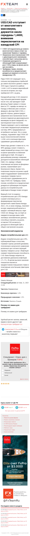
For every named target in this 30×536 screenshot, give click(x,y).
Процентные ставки (9, 429)
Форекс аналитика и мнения (12, 419)
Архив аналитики (8, 431)
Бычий (6, 375)
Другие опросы (24, 379)
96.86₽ (5, 407)
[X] (4, 15)
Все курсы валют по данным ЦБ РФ (15, 410)
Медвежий (7, 370)
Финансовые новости (10, 421)
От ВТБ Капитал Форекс (10, 423)
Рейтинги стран (8, 427)
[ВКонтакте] (2, 15)
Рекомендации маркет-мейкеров (13, 425)
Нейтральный (8, 372)
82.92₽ (19, 407)
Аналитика (5, 415)
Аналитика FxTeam (12, 329)
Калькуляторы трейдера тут (11, 324)
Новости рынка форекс (11, 417)
